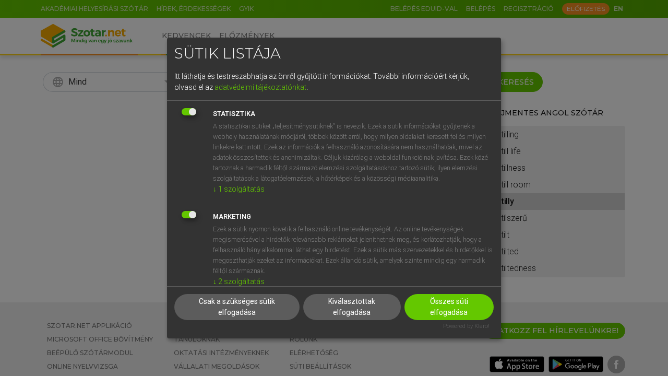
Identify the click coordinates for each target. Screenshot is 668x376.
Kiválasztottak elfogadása (351, 306)
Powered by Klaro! (466, 326)
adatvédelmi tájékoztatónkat (260, 87)
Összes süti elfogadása (449, 306)
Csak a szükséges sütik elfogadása (237, 306)
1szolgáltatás (239, 189)
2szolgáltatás (239, 281)
